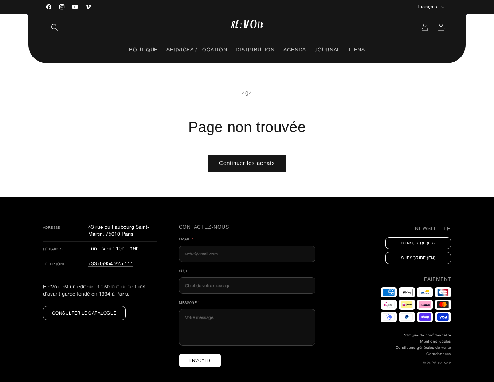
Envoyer (200, 360)
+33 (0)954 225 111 (110, 263)
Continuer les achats (247, 163)
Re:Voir (444, 362)
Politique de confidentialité (427, 335)
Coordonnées (438, 353)
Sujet (185, 271)
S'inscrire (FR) (418, 243)
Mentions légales (435, 341)
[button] (55, 27)
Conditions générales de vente (423, 347)
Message (189, 302)
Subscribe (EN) (418, 258)
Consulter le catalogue (84, 313)
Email (186, 239)
